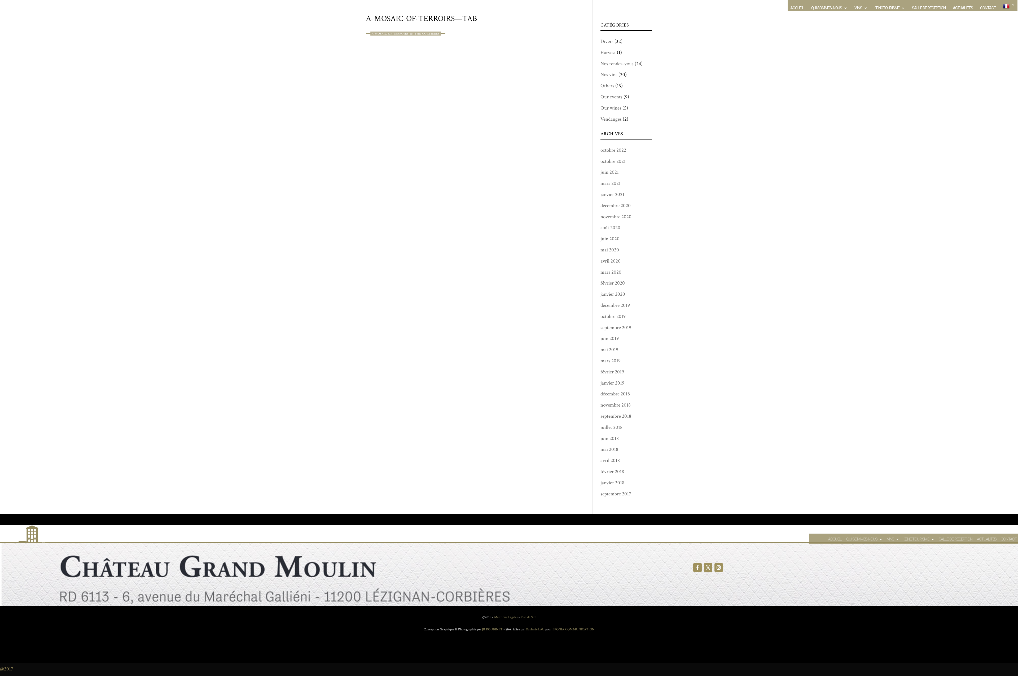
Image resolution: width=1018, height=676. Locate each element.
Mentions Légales (506, 617)
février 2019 (612, 372)
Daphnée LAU (535, 629)
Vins (858, 8)
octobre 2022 (613, 150)
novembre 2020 (615, 216)
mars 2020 (610, 272)
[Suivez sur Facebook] (697, 567)
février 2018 (612, 471)
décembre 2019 (615, 305)
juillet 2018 (611, 427)
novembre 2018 (615, 405)
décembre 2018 (615, 394)
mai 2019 (609, 349)
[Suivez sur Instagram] (718, 567)
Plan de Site (528, 617)
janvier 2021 (612, 194)
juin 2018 (609, 438)
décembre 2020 (615, 205)
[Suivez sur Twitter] (708, 567)
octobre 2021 (613, 161)
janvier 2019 (612, 383)
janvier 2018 (612, 482)
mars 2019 (610, 360)
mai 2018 (609, 449)
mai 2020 (609, 250)
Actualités (963, 8)
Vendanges (611, 119)
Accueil (797, 8)
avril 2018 (610, 460)
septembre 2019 (615, 327)
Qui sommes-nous (826, 8)
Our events (611, 97)
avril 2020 (610, 261)
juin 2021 (609, 172)
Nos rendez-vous (617, 63)
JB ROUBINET (492, 629)
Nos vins (608, 74)
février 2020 (612, 283)
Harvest (608, 52)
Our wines (610, 108)
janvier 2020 (612, 294)
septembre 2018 (615, 416)
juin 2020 (610, 238)
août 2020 (610, 227)
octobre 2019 (613, 316)
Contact (988, 8)
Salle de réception (929, 8)
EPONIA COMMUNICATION (573, 629)
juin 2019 (609, 338)
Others (607, 85)
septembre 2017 (615, 494)
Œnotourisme (887, 8)
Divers (606, 41)
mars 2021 (610, 183)
